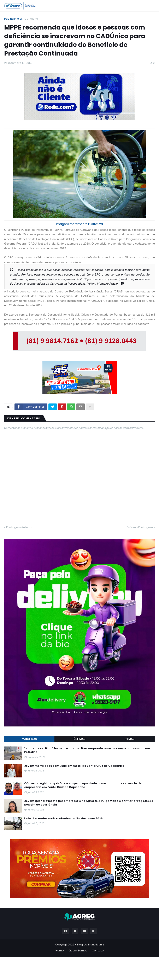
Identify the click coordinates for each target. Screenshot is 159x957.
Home (59, 950)
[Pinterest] (62, 406)
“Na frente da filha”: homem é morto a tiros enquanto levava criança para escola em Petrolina (87, 750)
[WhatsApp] (71, 406)
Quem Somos (78, 950)
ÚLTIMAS (79, 739)
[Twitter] (52, 406)
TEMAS (129, 739)
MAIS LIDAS (29, 739)
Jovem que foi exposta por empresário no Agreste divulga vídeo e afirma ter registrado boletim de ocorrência (88, 803)
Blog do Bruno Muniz (90, 944)
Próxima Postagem (140, 527)
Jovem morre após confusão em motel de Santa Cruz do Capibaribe (74, 766)
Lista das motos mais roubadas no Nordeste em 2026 (63, 818)
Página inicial (13, 19)
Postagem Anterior (19, 527)
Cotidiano (31, 19)
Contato (98, 950)
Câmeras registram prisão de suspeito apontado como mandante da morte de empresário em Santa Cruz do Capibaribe (83, 785)
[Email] (80, 406)
